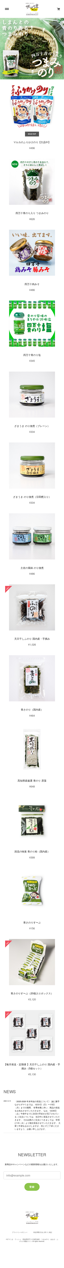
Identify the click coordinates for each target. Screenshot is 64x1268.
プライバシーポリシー (19, 1232)
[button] (12, 76)
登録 (31, 1186)
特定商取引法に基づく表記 (42, 1232)
